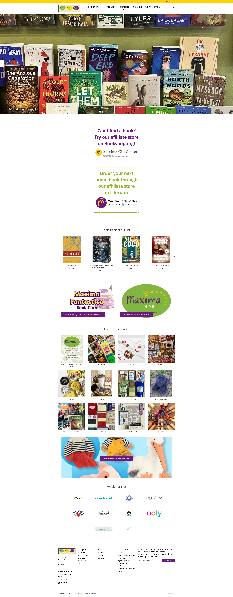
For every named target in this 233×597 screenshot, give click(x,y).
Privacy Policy (122, 558)
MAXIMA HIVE (82, 561)
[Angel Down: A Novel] (161, 249)
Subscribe (168, 560)
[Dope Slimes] (129, 498)
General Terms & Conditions (126, 555)
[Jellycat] (129, 513)
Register (100, 553)
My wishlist (101, 558)
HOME (87, 7)
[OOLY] (154, 513)
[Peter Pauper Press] (103, 529)
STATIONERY (101, 432)
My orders (101, 555)
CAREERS (157, 7)
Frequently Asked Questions (126, 568)
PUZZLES (161, 364)
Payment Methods (123, 561)
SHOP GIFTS (82, 553)
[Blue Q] (78, 498)
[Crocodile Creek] (103, 498)
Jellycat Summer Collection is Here (116, 459)
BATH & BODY (131, 399)
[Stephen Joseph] (129, 529)
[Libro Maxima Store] (116, 190)
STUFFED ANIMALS (161, 399)
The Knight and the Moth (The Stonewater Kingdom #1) (101, 266)
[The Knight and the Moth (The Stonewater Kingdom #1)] (101, 249)
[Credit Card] (169, 593)
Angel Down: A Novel (161, 265)
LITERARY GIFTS (131, 432)
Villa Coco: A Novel (131, 265)
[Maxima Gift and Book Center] (69, 8)
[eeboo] (78, 513)
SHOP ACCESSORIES (84, 555)
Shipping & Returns (123, 563)
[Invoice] (172, 593)
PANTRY (102, 399)
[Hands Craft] (103, 513)
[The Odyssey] (71, 249)
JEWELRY (131, 364)
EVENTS (80, 563)
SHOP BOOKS (101, 364)
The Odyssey (72, 265)
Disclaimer (121, 566)
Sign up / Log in (170, 1)
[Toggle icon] (166, 8)
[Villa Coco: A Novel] (131, 249)
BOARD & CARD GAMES (71, 432)
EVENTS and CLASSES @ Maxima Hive (72, 365)
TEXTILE (161, 432)
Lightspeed (93, 593)
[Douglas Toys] (154, 498)
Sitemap (120, 571)
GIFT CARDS (122, 10)
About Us (121, 553)
